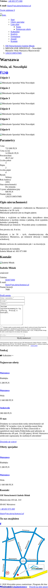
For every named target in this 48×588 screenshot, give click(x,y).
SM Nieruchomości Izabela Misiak (20, 46)
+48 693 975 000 (15, 1)
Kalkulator (15, 32)
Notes (18, 27)
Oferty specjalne (17, 22)
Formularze (15, 36)
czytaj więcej (34, 345)
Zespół (13, 39)
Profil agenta (5, 295)
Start (13, 19)
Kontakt (14, 41)
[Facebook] (0, 524)
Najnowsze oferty (23, 29)
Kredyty (14, 34)
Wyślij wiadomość (24, 338)
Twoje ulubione (7, 10)
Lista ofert (15, 24)
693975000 (10, 280)
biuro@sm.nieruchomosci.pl (19, 6)
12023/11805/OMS (13, 53)
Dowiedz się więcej (8, 442)
